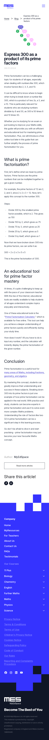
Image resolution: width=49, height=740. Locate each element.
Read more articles (24, 466)
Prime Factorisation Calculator (20, 317)
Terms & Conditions (15, 624)
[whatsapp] (11, 483)
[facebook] (6, 483)
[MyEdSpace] (8, 6)
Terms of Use (11, 629)
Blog (16, 18)
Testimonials (11, 556)
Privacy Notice (12, 619)
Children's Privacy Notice (18, 634)
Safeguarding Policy (15, 645)
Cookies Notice (12, 640)
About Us (9, 540)
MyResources (11, 530)
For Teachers (11, 535)
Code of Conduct (13, 650)
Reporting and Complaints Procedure (18, 662)
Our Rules (9, 655)
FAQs (7, 551)
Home (6, 18)
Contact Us (10, 546)
